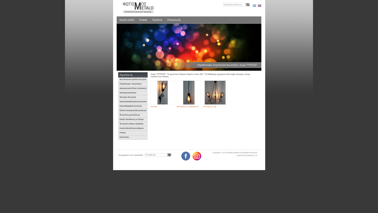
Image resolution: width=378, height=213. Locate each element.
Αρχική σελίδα (126, 20)
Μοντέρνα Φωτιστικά (128, 97)
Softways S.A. (252, 155)
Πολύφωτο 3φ (209, 106)
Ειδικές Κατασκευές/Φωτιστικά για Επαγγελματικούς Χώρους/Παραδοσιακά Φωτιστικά (133, 111)
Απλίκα (154, 106)
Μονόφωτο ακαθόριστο (187, 106)
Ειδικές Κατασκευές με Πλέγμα (132, 119)
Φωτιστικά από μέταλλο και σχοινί (133, 79)
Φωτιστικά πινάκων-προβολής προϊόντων (132, 124)
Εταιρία (143, 20)
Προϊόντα (157, 20)
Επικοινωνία (174, 20)
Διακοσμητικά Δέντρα (128, 93)
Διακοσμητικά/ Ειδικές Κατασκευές (133, 88)
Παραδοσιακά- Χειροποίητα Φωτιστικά (130, 85)
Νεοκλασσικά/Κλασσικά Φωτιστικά (133, 102)
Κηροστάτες (124, 137)
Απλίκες (123, 133)
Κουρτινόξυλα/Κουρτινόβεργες (132, 128)
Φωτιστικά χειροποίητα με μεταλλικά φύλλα (130, 116)
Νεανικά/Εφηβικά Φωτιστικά (131, 106)
